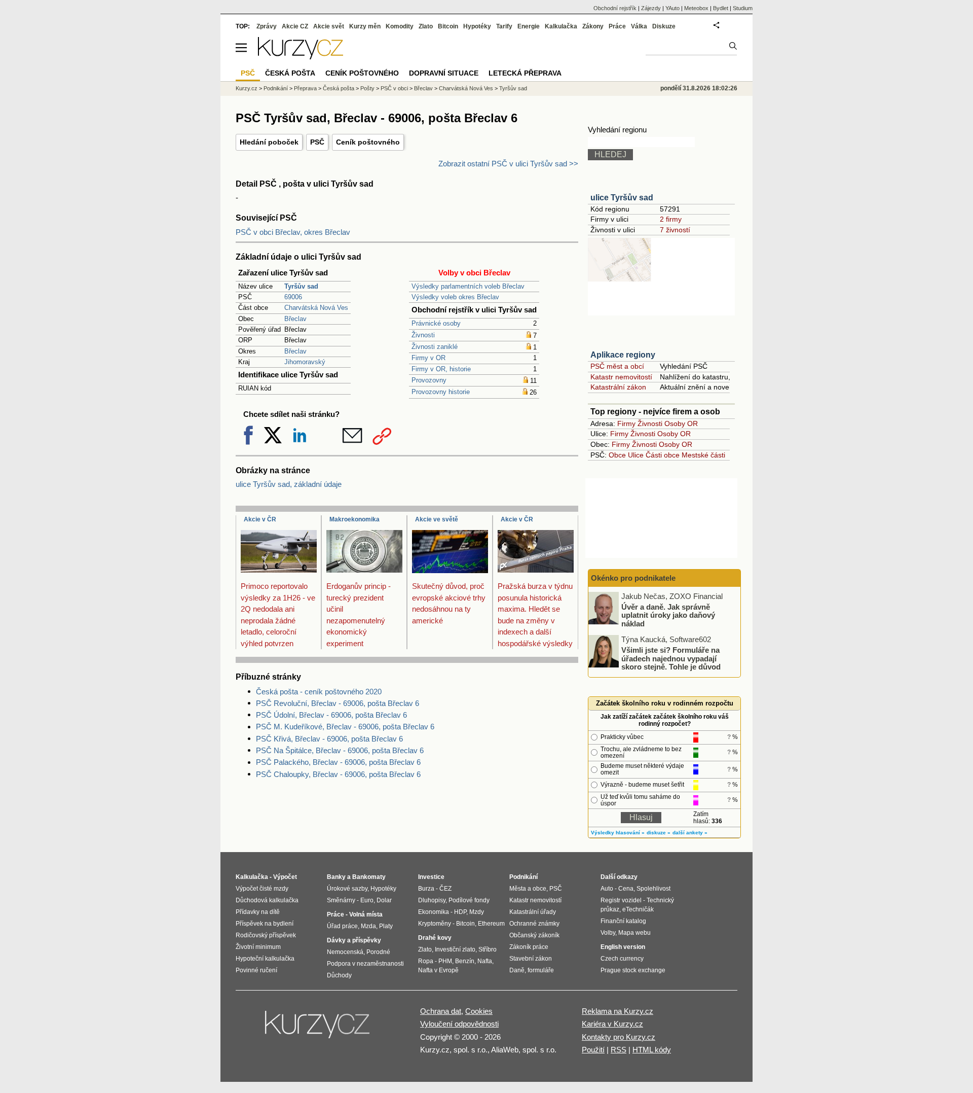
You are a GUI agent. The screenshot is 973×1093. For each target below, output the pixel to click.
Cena (625, 888)
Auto (607, 888)
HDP (460, 911)
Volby (608, 932)
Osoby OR (681, 423)
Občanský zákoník (534, 935)
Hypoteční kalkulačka (265, 958)
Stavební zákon (530, 958)
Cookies (479, 1011)
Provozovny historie (440, 392)
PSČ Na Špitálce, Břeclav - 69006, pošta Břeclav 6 (340, 750)
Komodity (400, 26)
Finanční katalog (623, 921)
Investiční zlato (455, 949)
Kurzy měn (365, 26)
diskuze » (658, 832)
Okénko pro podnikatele (633, 578)
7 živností (675, 230)
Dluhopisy (431, 900)
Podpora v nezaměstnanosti (365, 963)
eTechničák (638, 909)
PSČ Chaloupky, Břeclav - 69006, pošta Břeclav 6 (338, 774)
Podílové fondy (469, 900)
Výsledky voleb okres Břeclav (455, 297)
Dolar (384, 900)
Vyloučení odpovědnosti (459, 1023)
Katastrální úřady (532, 911)
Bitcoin (448, 26)
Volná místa (366, 914)
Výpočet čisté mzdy (262, 888)
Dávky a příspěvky (354, 940)
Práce (617, 26)
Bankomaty (369, 876)
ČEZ (445, 888)
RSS (618, 1049)
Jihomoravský (304, 362)
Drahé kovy (435, 937)
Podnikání (276, 88)
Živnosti (423, 335)
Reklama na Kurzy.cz (617, 1011)
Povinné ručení (256, 970)
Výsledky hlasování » (618, 832)
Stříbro (487, 949)
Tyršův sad (513, 88)
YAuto (672, 8)
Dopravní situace (443, 73)
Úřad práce (342, 926)
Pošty (367, 88)
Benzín (464, 961)
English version (623, 946)
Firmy (626, 423)
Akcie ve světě (436, 519)
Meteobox (696, 8)
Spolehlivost (653, 888)
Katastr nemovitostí (621, 377)
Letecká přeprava (525, 73)
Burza (426, 888)
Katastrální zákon (618, 387)
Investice (431, 876)
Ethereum (491, 923)
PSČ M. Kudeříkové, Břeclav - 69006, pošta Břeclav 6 (345, 726)
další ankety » (689, 832)
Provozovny (428, 380)
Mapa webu (634, 932)
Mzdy (476, 911)
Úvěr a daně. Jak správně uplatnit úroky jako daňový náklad (668, 614)
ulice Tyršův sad (621, 197)
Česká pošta (338, 88)
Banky (336, 876)
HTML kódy (651, 1049)
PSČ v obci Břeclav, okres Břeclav (293, 232)
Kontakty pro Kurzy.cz (618, 1037)
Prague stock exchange (633, 970)
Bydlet (720, 8)
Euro (366, 900)
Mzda (368, 926)
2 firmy (671, 219)
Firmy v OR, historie (441, 369)
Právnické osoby (436, 323)
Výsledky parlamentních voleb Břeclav (468, 286)
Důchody (339, 975)
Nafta (484, 961)
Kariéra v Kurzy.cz (612, 1023)
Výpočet (285, 876)
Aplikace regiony (622, 354)
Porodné (378, 952)
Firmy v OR (428, 358)
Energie (528, 26)
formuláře (541, 970)
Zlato (426, 26)
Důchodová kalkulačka (267, 900)
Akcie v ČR (260, 519)
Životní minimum (258, 946)
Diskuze (664, 26)
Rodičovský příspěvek (266, 935)
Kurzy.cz (246, 88)
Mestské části (703, 455)
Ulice (636, 455)
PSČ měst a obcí (617, 366)
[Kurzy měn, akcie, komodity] (318, 1028)
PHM (445, 961)
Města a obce (527, 888)
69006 (293, 297)
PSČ (317, 142)
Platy (386, 926)
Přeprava (305, 88)
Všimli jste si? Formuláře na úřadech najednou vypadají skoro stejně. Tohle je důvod (671, 658)
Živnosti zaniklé (434, 346)
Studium (743, 8)
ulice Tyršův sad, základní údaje (289, 484)
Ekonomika (433, 911)
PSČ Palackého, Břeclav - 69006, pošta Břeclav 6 (338, 762)
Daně (517, 970)
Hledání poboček (269, 142)
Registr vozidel (621, 900)
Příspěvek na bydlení (264, 923)
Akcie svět (328, 26)
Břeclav (295, 319)
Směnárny (341, 900)
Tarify (504, 26)
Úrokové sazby (347, 888)
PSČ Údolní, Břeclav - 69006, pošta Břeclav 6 (331, 715)
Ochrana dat (440, 1011)
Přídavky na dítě (258, 911)
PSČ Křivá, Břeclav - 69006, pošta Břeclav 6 (329, 738)
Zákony (593, 26)
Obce (617, 455)
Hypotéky (477, 26)
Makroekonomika (354, 519)
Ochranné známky (534, 923)
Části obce (663, 455)
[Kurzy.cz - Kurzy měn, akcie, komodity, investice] (300, 56)
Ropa (425, 961)
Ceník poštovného (368, 142)
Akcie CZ (295, 26)
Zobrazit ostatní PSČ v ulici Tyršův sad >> (508, 163)
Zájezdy (651, 8)
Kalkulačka (561, 26)
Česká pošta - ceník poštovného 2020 (319, 691)
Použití (593, 1049)
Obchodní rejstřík (615, 8)
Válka (639, 26)
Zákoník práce (528, 946)
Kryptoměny (434, 923)
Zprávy (266, 26)
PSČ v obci (394, 88)
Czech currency (622, 958)
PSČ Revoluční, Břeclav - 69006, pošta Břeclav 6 (337, 703)
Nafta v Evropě (438, 970)
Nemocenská (345, 952)
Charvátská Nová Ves (316, 307)
